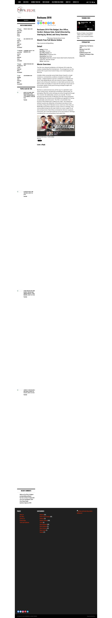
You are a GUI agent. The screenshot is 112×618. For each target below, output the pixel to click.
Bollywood (42, 514)
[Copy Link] (46, 23)
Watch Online (46, 2)
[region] (56, 125)
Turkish (41, 522)
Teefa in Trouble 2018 (29, 498)
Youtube (41, 532)
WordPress (93, 616)
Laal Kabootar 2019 (28, 499)
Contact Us (76, 2)
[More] (53, 23)
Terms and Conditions (24, 522)
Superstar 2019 (27, 503)
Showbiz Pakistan (35, 2)
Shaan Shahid (25, 501)
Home (19, 2)
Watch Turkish (43, 530)
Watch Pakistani (43, 528)
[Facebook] (38, 23)
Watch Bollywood (43, 524)
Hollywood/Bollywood (57, 2)
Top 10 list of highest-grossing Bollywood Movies (27, 495)
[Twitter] (51, 23)
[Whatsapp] (41, 23)
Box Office (26, 2)
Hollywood (42, 518)
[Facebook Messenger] (48, 23)
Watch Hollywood (43, 526)
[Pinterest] (25, 612)
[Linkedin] (28, 612)
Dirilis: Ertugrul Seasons (45, 516)
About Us (68, 2)
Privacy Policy (23, 520)
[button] (39, 123)
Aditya (21, 494)
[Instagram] (43, 23)
